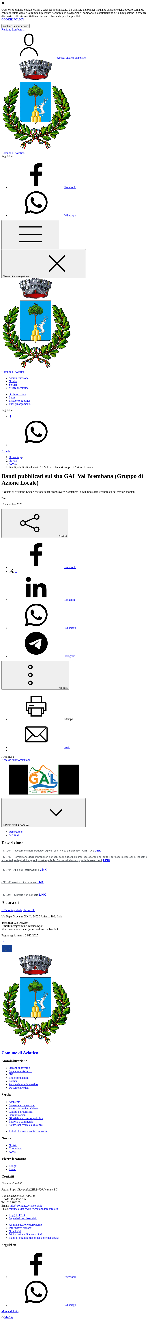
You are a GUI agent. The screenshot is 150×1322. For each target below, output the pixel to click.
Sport (12, 397)
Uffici (12, 1074)
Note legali (15, 1231)
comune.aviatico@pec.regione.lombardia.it (33, 1208)
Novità (13, 460)
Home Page (15, 457)
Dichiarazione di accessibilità (25, 1234)
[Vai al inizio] (2, 942)
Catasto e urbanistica (21, 1111)
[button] (19, 378)
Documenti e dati (19, 1087)
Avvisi (12, 463)
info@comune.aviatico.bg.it (26, 1205)
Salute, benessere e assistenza (26, 1124)
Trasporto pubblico (20, 400)
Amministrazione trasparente (25, 1224)
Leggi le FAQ (17, 1215)
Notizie (13, 1145)
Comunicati (15, 1148)
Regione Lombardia (13, 29)
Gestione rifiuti (17, 394)
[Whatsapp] (36, 444)
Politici (13, 1081)
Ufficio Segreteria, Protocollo (18, 910)
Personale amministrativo (23, 1084)
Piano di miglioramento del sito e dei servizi (34, 1237)
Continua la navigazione (15, 26)
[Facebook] (10, 416)
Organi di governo (19, 1067)
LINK (98, 850)
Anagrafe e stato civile (22, 1105)
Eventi (12, 1169)
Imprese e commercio (21, 1121)
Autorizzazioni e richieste (23, 1108)
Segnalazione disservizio (23, 1218)
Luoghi (13, 1165)
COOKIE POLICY (12, 19)
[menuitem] (42, 567)
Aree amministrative (20, 1071)
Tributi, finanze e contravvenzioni (28, 1131)
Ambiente (14, 1101)
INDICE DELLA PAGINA (16, 825)
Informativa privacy (20, 1227)
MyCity (8, 1317)
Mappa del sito (9, 1311)
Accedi (5, 451)
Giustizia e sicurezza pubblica (26, 1118)
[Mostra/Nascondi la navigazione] (30, 234)
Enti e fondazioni (19, 1077)
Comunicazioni (17, 1115)
